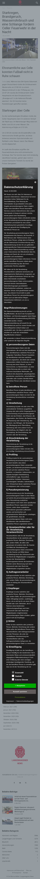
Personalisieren (20, 697)
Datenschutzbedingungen (25, 701)
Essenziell (19, 673)
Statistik (18, 676)
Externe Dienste (21, 680)
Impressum (10, 701)
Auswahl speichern (20, 691)
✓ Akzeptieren (20, 685)
